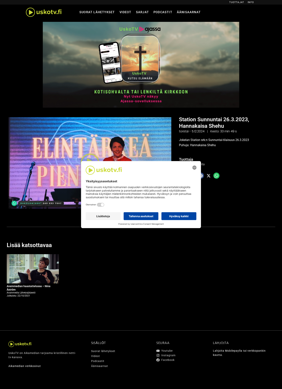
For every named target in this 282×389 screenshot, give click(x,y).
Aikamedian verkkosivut (24, 366)
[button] (209, 176)
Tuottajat (236, 2)
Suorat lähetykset (97, 12)
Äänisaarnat (189, 12)
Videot (125, 12)
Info (251, 2)
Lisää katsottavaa (29, 245)
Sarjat (142, 12)
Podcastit (162, 12)
